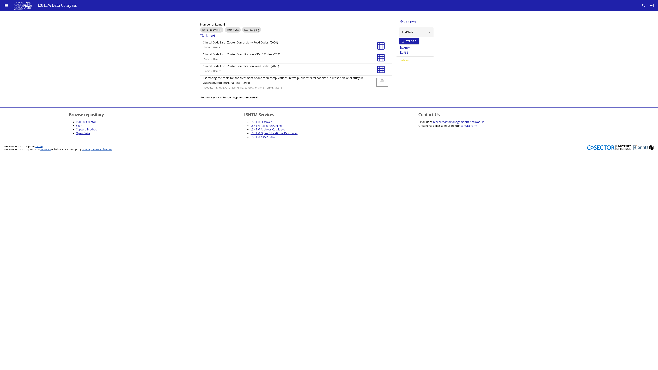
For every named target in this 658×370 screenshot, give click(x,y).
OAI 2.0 (38, 146)
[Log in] (652, 5)
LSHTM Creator (86, 122)
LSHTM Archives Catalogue (268, 129)
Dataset (404, 60)
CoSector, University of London (97, 149)
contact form (469, 126)
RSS (403, 52)
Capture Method (86, 129)
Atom (404, 48)
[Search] (643, 5)
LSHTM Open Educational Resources (274, 133)
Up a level (407, 22)
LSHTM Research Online (266, 126)
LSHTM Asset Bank (263, 137)
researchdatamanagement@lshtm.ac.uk (458, 122)
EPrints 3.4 (45, 149)
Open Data (83, 133)
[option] (211, 30)
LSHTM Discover (261, 122)
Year (79, 126)
